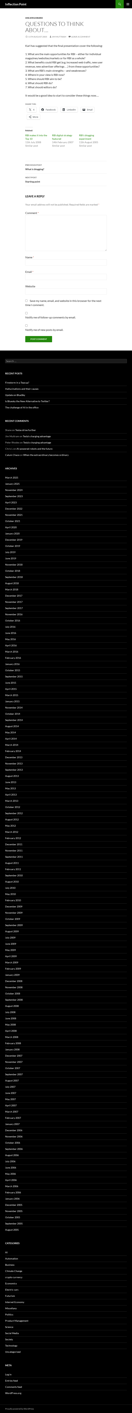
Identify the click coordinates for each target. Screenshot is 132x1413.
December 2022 (13, 508)
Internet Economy (14, 1302)
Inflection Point (15, 4)
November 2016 (14, 614)
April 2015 (11, 688)
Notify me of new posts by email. (44, 329)
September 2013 (14, 769)
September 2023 (14, 496)
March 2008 (11, 1037)
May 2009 (10, 950)
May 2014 (10, 732)
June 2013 (10, 782)
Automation (11, 1258)
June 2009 (10, 943)
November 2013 (14, 763)
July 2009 (10, 937)
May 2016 (10, 639)
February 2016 (13, 657)
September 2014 (14, 720)
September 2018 (14, 577)
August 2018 (12, 583)
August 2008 (12, 1005)
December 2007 (13, 1055)
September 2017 (14, 608)
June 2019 (10, 558)
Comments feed (13, 1386)
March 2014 (11, 744)
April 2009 (11, 956)
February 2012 (13, 838)
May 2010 (10, 894)
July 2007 (10, 1086)
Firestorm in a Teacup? (17, 382)
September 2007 (14, 1074)
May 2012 (10, 825)
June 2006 (10, 1167)
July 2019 (10, 552)
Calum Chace (12, 454)
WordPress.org (13, 1393)
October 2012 (12, 807)
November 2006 (14, 1136)
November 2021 (14, 514)
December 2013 (13, 757)
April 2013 (11, 794)
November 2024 (14, 489)
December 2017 (13, 595)
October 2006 (12, 1142)
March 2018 (11, 589)
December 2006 (13, 1130)
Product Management (16, 1320)
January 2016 (12, 664)
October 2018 (12, 570)
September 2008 (14, 999)
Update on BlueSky (15, 395)
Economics (11, 1283)
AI (6, 1252)
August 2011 (12, 862)
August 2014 (12, 726)
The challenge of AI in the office (21, 407)
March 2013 (11, 800)
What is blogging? (34, 167)
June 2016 (10, 632)
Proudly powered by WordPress (19, 1408)
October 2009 (12, 918)
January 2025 (12, 483)
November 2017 (14, 601)
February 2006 (13, 1192)
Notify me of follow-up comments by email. (50, 317)
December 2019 (13, 539)
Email (29, 271)
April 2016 (11, 645)
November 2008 (14, 987)
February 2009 (13, 968)
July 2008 (10, 1012)
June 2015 (10, 682)
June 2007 (10, 1092)
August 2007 (12, 1080)
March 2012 (11, 831)
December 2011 (13, 844)
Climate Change (13, 1271)
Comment (32, 212)
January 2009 (12, 974)
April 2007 (11, 1105)
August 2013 (12, 775)
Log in (8, 1374)
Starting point (32, 179)
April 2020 (11, 527)
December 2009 (13, 906)
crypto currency (13, 1277)
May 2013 (10, 788)
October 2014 (12, 713)
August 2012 (12, 819)
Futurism (10, 1295)
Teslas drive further (25, 430)
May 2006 (10, 1173)
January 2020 (12, 533)
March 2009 (11, 962)
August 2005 (12, 1229)
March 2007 (11, 1111)
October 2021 (12, 521)
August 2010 (12, 881)
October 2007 (12, 1068)
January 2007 (12, 1124)
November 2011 (14, 850)
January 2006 (12, 1198)
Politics (9, 1314)
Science (9, 1326)
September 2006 (14, 1148)
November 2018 (14, 564)
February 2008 (13, 1043)
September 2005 (14, 1223)
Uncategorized (34, 18)
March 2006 (11, 1186)
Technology (11, 1345)
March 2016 (11, 651)
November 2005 (14, 1211)
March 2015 (11, 695)
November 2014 (14, 707)
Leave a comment (80, 36)
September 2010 (14, 875)
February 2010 (13, 900)
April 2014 (11, 738)
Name (29, 257)
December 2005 (13, 1204)
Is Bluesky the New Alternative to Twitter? (27, 401)
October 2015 (12, 670)
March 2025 (11, 477)
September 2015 (14, 676)
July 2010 (10, 887)
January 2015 (12, 701)
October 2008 (12, 993)
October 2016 (12, 620)
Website (30, 286)
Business (9, 1264)
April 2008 (11, 1030)
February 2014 (13, 751)
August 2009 (12, 931)
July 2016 (10, 626)
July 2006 (10, 1161)
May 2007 (10, 1099)
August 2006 (12, 1155)
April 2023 (11, 502)
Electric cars (11, 1289)
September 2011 (14, 856)
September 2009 (14, 925)
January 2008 (12, 1049)
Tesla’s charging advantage (37, 436)
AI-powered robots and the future (34, 448)
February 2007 (13, 1117)
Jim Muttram (59, 36)
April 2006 (11, 1180)
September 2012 (14, 813)
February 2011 (13, 869)
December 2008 (13, 981)
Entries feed (11, 1380)
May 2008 (10, 1024)
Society (9, 1339)
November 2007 (14, 1061)
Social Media (12, 1333)
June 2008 (10, 1018)
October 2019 (12, 545)
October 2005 (12, 1217)
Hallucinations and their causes (21, 388)
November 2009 (14, 912)
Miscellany (11, 1308)
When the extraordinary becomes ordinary (46, 454)
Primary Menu (128, 4)
